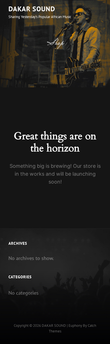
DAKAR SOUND (31, 9)
